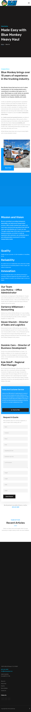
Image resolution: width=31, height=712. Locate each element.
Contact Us (3, 690)
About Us (3, 681)
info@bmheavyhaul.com (7, 671)
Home (2, 44)
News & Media (4, 688)
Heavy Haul (3, 683)
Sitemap (13, 708)
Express (3, 685)
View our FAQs (16, 410)
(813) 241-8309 (4, 669)
